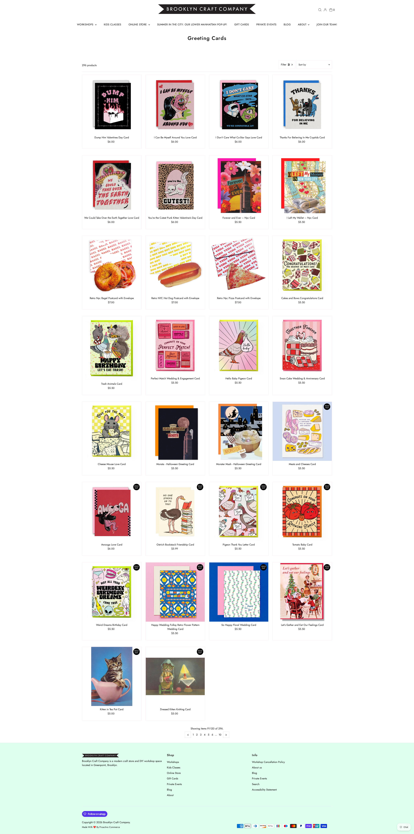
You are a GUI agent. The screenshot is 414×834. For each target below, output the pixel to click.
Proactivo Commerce (109, 827)
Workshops (85, 24)
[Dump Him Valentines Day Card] (111, 104)
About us (257, 767)
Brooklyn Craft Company (116, 822)
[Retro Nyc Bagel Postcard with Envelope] (111, 265)
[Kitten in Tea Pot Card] (111, 676)
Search (255, 784)
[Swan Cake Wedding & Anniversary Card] (302, 345)
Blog (287, 24)
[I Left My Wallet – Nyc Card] (302, 184)
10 (220, 735)
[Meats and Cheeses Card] (302, 431)
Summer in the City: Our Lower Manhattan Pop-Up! (192, 24)
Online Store (138, 24)
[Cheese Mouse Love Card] (111, 431)
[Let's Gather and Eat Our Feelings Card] (302, 592)
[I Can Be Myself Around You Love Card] (175, 104)
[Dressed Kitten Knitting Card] (175, 676)
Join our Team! (327, 24)
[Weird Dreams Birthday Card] (111, 592)
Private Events (266, 24)
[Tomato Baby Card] (302, 511)
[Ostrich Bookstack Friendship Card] (175, 511)
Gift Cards (241, 24)
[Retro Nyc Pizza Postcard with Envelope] (238, 265)
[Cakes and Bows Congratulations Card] (302, 265)
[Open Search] (319, 9)
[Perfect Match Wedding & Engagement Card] (175, 345)
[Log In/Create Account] (325, 9)
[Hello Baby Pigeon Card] (238, 345)
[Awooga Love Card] (111, 511)
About (302, 24)
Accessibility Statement (264, 789)
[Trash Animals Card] (111, 348)
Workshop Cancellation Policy (268, 762)
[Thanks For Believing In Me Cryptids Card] (302, 104)
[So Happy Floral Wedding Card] (238, 592)
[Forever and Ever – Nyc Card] (238, 184)
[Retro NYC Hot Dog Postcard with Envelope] (175, 265)
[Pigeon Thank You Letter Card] (238, 511)
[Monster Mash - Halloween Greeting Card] (238, 431)
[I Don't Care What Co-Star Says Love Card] (238, 104)
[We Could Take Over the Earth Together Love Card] (111, 184)
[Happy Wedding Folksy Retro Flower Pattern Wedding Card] (175, 592)
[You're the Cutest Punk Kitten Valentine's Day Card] (175, 184)
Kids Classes (112, 24)
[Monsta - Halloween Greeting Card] (175, 431)
